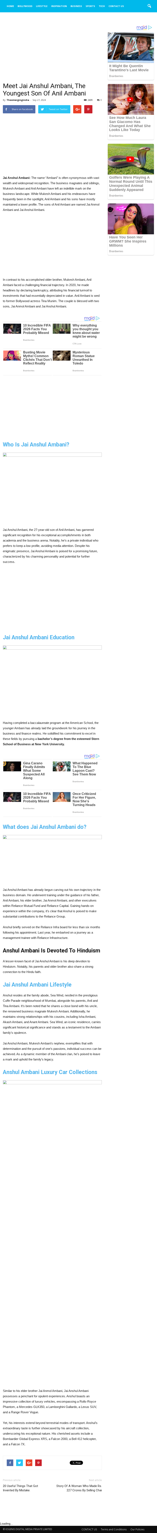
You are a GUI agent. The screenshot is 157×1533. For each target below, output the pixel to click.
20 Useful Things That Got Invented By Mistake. (20, 1488)
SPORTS (90, 6)
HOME (10, 6)
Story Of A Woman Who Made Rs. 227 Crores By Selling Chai (79, 1488)
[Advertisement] (52, 52)
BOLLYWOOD (25, 6)
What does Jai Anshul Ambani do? (44, 827)
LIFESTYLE (41, 6)
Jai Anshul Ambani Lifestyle (37, 984)
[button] (149, 6)
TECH (102, 6)
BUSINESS (76, 6)
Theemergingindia (18, 99)
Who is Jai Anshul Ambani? (36, 444)
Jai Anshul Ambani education (38, 637)
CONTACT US (116, 6)
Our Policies (137, 1529)
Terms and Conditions (114, 1529)
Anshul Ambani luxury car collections (50, 1072)
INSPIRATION (59, 6)
